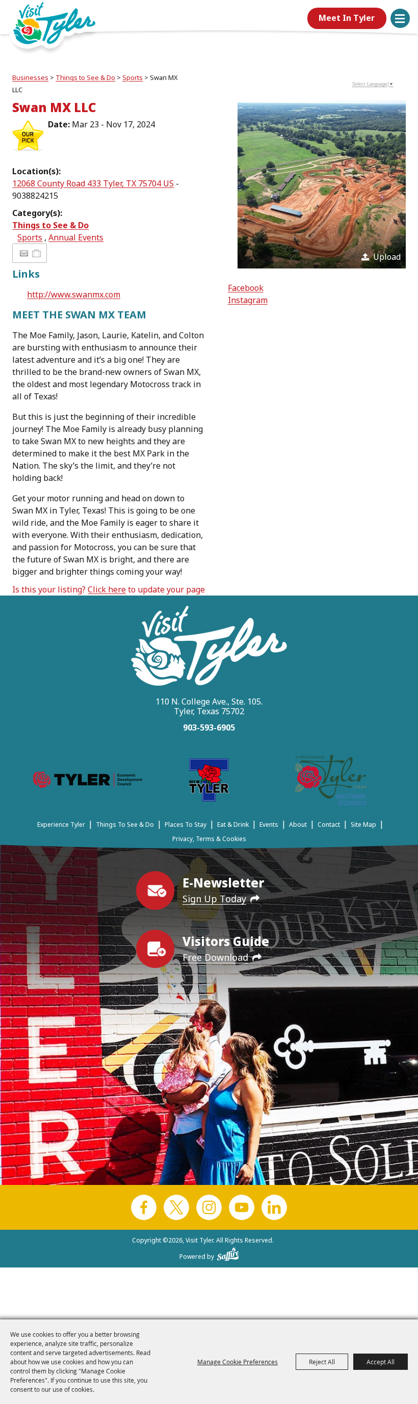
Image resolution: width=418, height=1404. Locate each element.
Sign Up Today (214, 899)
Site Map (363, 824)
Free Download (215, 957)
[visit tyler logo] (209, 647)
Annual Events (75, 237)
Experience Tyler (61, 824)
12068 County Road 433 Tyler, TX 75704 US (93, 183)
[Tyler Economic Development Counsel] (87, 781)
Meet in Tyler (347, 17)
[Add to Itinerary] (37, 253)
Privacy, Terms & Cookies (209, 838)
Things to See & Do (85, 77)
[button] (400, 18)
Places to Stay (185, 824)
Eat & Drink (233, 824)
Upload (387, 256)
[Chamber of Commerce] (331, 781)
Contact (329, 824)
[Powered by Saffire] (228, 1252)
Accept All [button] (381, 1362)
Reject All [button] (322, 1362)
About (298, 824)
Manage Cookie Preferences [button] (237, 1362)
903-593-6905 (209, 727)
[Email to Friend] (24, 253)
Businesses (30, 77)
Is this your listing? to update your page (108, 589)
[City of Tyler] (209, 782)
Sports (132, 77)
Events (268, 824)
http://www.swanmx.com (73, 294)
